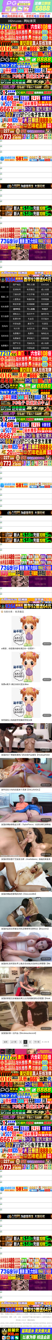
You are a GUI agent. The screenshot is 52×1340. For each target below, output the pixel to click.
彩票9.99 (17, 319)
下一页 (36, 1042)
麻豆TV (31, 324)
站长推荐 (5, 307)
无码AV (5, 326)
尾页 (25, 1046)
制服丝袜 (31, 299)
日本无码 (45, 285)
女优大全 (31, 329)
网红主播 (31, 285)
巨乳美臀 (45, 294)
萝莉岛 (45, 329)
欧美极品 (31, 289)
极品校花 (17, 348)
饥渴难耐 (31, 304)
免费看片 (17, 333)
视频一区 (5, 287)
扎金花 (31, 319)
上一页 (13, 1042)
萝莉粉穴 (31, 338)
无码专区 (5, 336)
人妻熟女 (17, 299)
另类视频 (45, 299)
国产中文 (17, 343)
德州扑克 (45, 314)
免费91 (31, 333)
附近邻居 (17, 304)
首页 (5, 1042)
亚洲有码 (17, 289)
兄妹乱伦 (31, 343)
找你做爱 (45, 304)
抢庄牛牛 (31, 314)
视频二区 (5, 297)
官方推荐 (5, 316)
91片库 (17, 329)
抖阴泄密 (45, 338)
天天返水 (45, 319)
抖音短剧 (17, 324)
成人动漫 (45, 289)
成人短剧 (45, 343)
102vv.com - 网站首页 (22, 20)
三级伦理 (17, 294)
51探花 (45, 324)
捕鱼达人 (17, 314)
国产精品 (17, 285)
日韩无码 (45, 348)
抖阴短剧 (31, 348)
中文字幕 (31, 294)
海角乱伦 (45, 333)
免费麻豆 (17, 338)
